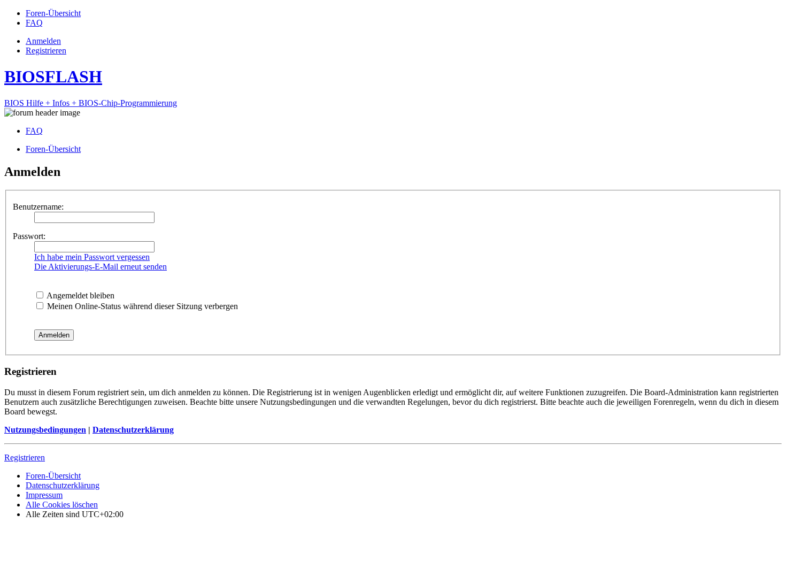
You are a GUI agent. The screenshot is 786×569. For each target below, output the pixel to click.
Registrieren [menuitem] (46, 50)
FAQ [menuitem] (34, 130)
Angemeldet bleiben (79, 295)
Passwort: (29, 236)
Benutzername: (38, 206)
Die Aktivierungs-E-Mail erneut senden (100, 266)
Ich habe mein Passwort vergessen (92, 257)
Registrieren (24, 457)
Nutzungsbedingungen (45, 429)
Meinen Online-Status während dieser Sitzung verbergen (141, 306)
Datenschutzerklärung (133, 429)
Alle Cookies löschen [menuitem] (62, 504)
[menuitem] (53, 13)
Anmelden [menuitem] (43, 40)
